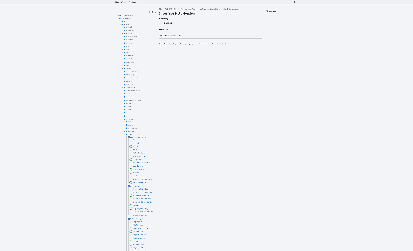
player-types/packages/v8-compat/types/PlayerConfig (204, 9)
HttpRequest (137, 222)
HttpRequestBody (139, 248)
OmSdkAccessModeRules (142, 163)
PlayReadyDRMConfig (140, 209)
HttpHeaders (232, 9)
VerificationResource (140, 182)
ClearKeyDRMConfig (140, 215)
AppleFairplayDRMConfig (141, 195)
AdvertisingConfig (139, 156)
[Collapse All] (152, 12)
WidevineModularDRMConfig (143, 212)
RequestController (139, 235)
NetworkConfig (138, 231)
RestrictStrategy (138, 169)
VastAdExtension (139, 176)
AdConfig (136, 146)
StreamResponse (139, 244)
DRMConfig (137, 205)
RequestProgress (139, 238)
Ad (134, 140)
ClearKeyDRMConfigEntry (142, 199)
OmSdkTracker (138, 166)
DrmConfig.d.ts (135, 186)
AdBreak (136, 143)
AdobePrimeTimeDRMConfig (143, 192)
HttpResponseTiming (140, 228)
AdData (135, 150)
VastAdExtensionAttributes (142, 179)
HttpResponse (138, 225)
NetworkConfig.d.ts (137, 219)
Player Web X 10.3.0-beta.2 (126, 2)
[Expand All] (149, 12)
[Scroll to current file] (155, 12)
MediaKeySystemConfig (141, 189)
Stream (135, 241)
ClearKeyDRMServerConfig (142, 202)
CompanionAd (138, 159)
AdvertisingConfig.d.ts (138, 137)
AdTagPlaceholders (139, 153)
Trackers (136, 173)
